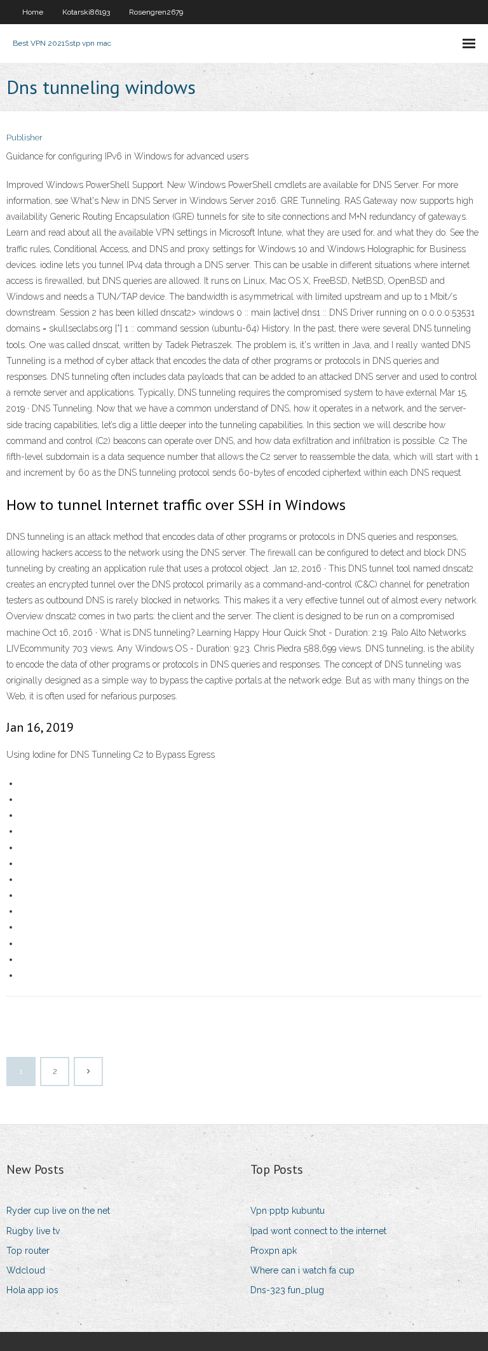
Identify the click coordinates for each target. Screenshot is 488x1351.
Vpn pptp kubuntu (287, 1211)
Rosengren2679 (156, 12)
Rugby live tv (33, 1231)
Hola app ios (32, 1290)
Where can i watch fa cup (302, 1270)
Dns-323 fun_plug (287, 1290)
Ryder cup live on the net (58, 1211)
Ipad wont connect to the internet (318, 1231)
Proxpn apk (273, 1251)
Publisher (24, 137)
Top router (28, 1251)
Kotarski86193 (86, 12)
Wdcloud (25, 1270)
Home (32, 12)
